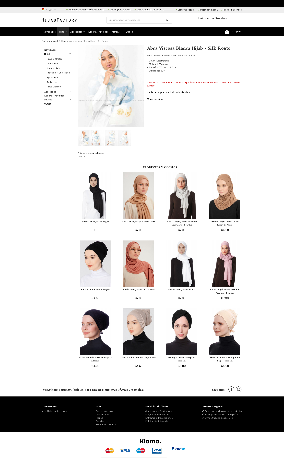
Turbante (52, 82)
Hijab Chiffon (54, 86)
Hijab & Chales (54, 59)
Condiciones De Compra (158, 411)
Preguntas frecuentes (157, 414)
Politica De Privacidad (157, 421)
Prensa (99, 418)
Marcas (116, 31)
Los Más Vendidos (98, 31)
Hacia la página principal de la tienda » (168, 92)
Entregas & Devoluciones (159, 418)
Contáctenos (103, 414)
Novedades (49, 31)
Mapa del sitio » (156, 99)
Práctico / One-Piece (58, 72)
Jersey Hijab (53, 68)
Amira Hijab (53, 63)
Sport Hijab (53, 77)
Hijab (61, 31)
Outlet (129, 31)
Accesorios (76, 31)
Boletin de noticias (106, 424)
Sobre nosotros (104, 411)
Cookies (100, 421)
